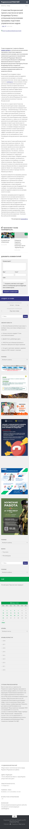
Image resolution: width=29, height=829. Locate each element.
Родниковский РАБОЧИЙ (10, 2)
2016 (4, 648)
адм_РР (4, 26)
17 (3, 615)
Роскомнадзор (7, 555)
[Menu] (27, 2)
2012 (4, 662)
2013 (4, 659)
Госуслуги (5, 552)
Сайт (4, 277)
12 (10, 613)
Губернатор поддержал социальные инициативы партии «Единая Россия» (20, 244)
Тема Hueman (22, 824)
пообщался (10, 82)
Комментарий (7, 261)
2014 (4, 655)
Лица (8, 5)
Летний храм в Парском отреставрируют (12, 585)
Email (16, 272)
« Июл (3, 622)
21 (18, 615)
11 (7, 613)
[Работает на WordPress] (10, 824)
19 (10, 615)
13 (14, 613)
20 (14, 615)
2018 (4, 640)
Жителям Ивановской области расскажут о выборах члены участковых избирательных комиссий (13, 328)
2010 (4, 670)
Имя (4, 272)
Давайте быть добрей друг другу (12, 339)
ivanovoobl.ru (24, 219)
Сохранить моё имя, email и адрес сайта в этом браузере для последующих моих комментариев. (14, 285)
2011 (4, 666)
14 (18, 613)
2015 (4, 651)
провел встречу (5, 50)
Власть (3, 5)
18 (7, 615)
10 (3, 613)
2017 (4, 644)
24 (3, 618)
